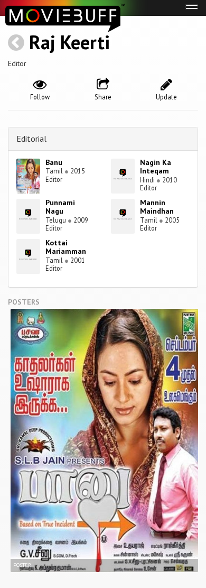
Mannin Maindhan (157, 207)
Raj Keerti (69, 42)
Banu (53, 162)
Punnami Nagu (60, 207)
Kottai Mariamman (65, 247)
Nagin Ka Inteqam (155, 167)
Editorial (31, 138)
